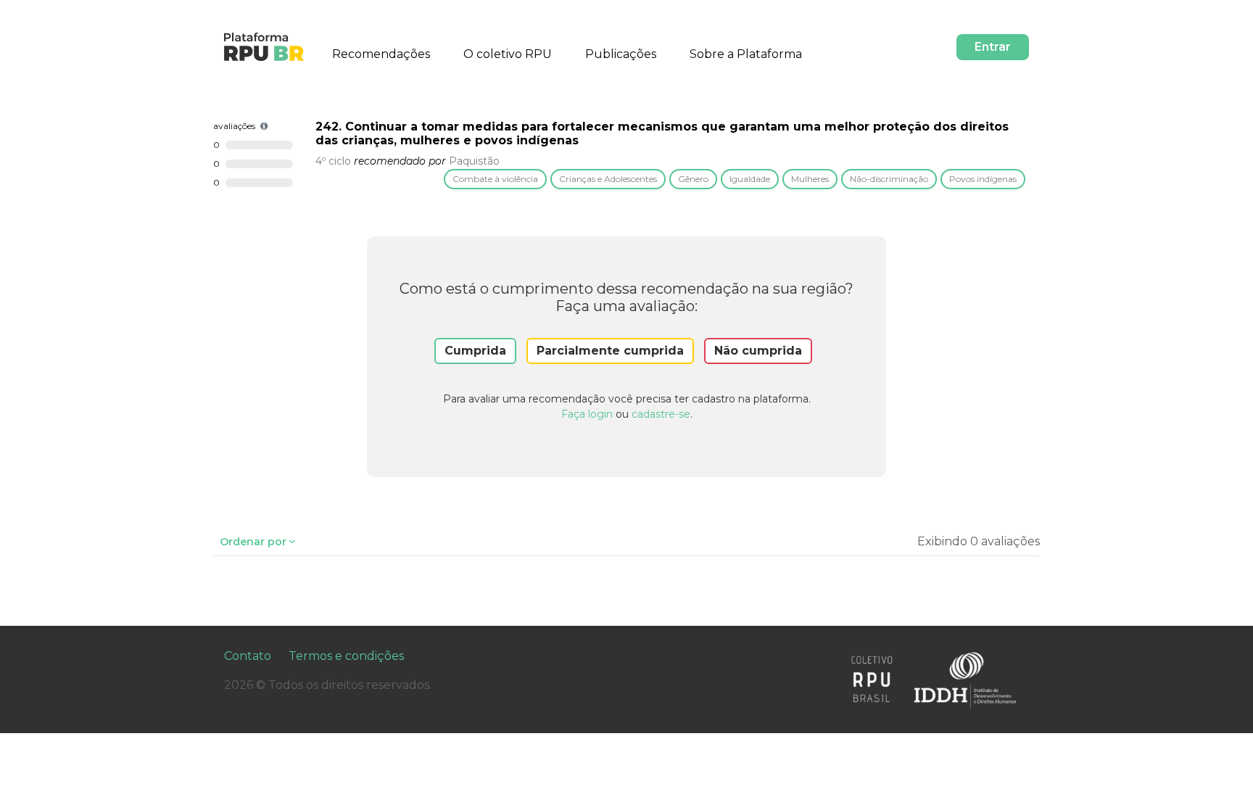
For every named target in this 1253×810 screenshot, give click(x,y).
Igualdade (749, 178)
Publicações (620, 54)
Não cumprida (758, 351)
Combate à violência (495, 178)
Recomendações (381, 54)
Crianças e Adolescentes (608, 178)
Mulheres (810, 178)
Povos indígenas (983, 178)
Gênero (693, 178)
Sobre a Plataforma (746, 54)
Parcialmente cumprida (610, 351)
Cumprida (475, 351)
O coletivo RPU (507, 54)
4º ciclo (333, 161)
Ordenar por (253, 541)
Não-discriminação (889, 178)
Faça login (587, 414)
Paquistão (474, 161)
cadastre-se (661, 414)
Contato (247, 656)
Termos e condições (346, 656)
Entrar (993, 47)
